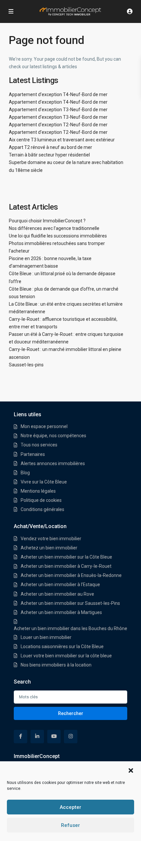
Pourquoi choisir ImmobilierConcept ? (47, 220)
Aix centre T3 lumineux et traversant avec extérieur (62, 139)
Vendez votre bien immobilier (51, 538)
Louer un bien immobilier (46, 637)
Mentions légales (38, 491)
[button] (131, 770)
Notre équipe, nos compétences (53, 435)
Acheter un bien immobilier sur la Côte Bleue (66, 557)
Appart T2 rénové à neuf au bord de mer (50, 147)
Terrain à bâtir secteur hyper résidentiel (49, 154)
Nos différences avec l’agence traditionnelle (54, 228)
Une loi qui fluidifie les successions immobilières (58, 235)
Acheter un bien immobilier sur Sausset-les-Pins (70, 603)
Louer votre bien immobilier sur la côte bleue (66, 655)
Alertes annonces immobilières (53, 463)
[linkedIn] (37, 736)
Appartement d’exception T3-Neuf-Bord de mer (58, 109)
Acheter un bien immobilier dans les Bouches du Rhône (70, 628)
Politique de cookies (41, 500)
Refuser (70, 825)
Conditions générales (42, 509)
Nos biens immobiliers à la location (56, 664)
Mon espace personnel (44, 426)
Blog (25, 472)
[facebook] (20, 736)
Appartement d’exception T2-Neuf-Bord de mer (58, 124)
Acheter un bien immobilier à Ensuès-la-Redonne (71, 575)
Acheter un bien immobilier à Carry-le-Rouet (66, 566)
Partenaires (33, 454)
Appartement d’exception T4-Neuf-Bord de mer (58, 94)
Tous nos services (39, 444)
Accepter (70, 807)
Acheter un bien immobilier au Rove (57, 594)
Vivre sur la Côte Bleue (44, 481)
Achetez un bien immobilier (49, 547)
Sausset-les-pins (26, 364)
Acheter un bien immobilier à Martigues (61, 612)
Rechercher (70, 713)
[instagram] (70, 736)
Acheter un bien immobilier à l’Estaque (60, 584)
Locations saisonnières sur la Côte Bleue (62, 646)
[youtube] (54, 736)
